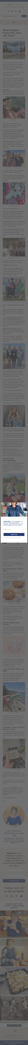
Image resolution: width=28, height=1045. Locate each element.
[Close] (25, 504)
